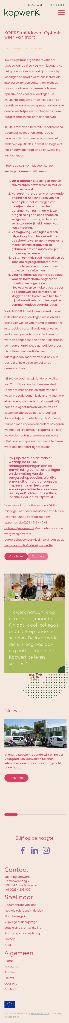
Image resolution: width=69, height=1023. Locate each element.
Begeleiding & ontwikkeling (22, 928)
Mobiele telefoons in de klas (23, 911)
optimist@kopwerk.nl (19, 528)
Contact (10, 989)
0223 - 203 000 (20, 890)
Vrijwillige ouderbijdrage (20, 922)
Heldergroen (11, 1016)
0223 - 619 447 (33, 522)
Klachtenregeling (16, 916)
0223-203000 (57, 5)
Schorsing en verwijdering (22, 933)
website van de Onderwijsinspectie (28, 545)
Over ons (10, 984)
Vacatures (16, 556)
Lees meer (16, 777)
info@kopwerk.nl (35, 5)
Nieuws (9, 978)
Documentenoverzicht (20, 905)
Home (8, 961)
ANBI (7, 945)
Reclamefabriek (40, 1013)
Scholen (38, 556)
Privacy (9, 939)
